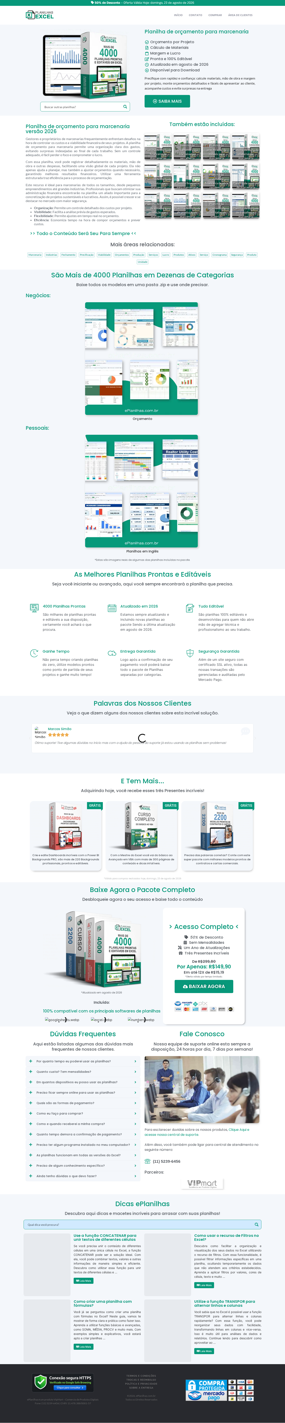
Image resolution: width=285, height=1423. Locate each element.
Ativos (191, 255)
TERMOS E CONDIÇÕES (141, 1376)
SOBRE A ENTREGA (141, 1387)
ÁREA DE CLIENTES (240, 15)
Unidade (142, 262)
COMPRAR (215, 15)
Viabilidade (104, 255)
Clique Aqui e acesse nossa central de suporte (197, 1132)
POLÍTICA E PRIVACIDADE (141, 1384)
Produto (251, 255)
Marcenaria (35, 255)
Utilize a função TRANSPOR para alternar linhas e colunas (224, 1303)
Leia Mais (85, 1280)
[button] (30, 738)
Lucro (166, 255)
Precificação (86, 255)
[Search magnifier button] (125, 107)
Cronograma (220, 255)
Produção (138, 255)
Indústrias (51, 255)
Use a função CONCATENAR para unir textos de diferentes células (105, 1237)
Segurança (237, 255)
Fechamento (68, 255)
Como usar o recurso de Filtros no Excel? (226, 1237)
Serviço (204, 255)
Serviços (153, 255)
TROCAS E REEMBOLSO (141, 1380)
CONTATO (195, 15)
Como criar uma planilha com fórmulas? (103, 1303)
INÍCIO (178, 15)
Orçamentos (122, 255)
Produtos (179, 255)
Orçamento (142, 418)
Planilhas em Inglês (142, 551)
